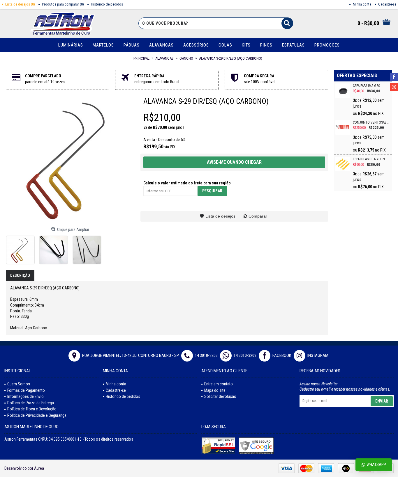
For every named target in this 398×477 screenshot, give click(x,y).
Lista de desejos (220, 216)
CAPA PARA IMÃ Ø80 (366, 86)
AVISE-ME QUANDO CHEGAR (234, 162)
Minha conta (116, 384)
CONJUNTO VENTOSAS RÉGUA (372, 122)
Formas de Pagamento (26, 390)
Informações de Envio (25, 396)
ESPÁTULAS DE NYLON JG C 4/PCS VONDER (372, 159)
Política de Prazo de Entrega (30, 403)
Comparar (258, 216)
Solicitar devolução (220, 396)
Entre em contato (218, 384)
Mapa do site (215, 390)
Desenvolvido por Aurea (24, 468)
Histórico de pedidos (123, 396)
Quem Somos (18, 384)
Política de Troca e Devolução (32, 409)
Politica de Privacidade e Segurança (36, 415)
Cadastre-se (116, 390)
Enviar (381, 401)
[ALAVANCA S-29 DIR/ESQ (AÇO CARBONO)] (70, 160)
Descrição (20, 275)
